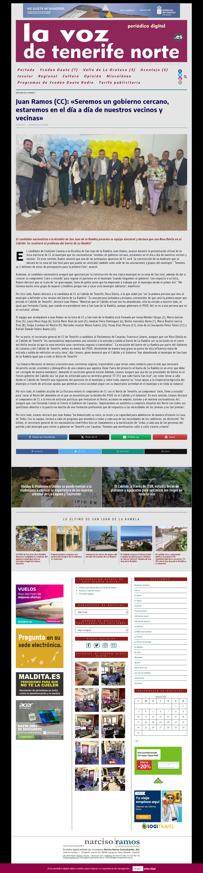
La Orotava (138, 636)
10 (138, 717)
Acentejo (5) (154, 70)
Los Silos (137, 652)
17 (138, 722)
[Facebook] (180, 71)
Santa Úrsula (139, 678)
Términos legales (86, 593)
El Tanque (137, 600)
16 (183, 717)
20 (160, 722)
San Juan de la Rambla (25, 93)
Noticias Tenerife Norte (89, 590)
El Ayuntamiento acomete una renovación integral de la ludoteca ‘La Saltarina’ (66, 556)
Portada (26, 70)
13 (160, 717)
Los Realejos (138, 647)
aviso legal (150, 868)
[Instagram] (180, 79)
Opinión (93, 76)
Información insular (141, 616)
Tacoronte (138, 683)
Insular (25, 76)
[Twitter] (180, 75)
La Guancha (138, 626)
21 (168, 722)
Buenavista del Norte (141, 585)
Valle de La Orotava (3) (109, 70)
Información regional (142, 621)
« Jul (136, 741)
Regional (48, 76)
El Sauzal (137, 595)
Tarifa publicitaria (120, 82)
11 (145, 717)
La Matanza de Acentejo (142, 631)
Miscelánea (118, 76)
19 (153, 722)
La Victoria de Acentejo (142, 642)
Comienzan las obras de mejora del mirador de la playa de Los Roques (101, 555)
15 (176, 717)
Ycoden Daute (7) (59, 70)
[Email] (180, 82)
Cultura (70, 76)
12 (153, 717)
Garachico (137, 605)
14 (168, 717)
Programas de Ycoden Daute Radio (55, 82)
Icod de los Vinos (140, 611)
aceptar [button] (137, 868)
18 (146, 722)
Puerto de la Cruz (140, 667)
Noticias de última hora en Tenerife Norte (97, 587)
